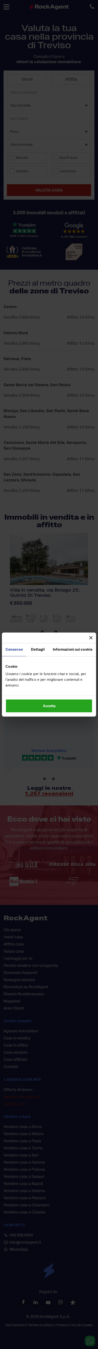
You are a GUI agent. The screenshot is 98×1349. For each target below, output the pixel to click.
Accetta (49, 706)
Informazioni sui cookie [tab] (73, 649)
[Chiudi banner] (91, 637)
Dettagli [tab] (38, 649)
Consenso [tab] (14, 649)
